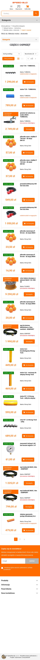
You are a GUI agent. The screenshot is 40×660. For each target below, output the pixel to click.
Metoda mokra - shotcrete (11, 30)
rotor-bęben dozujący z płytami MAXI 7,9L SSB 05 (28, 280)
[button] (27, 7)
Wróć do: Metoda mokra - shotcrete (14, 34)
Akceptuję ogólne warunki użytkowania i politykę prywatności (18, 568)
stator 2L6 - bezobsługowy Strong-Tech (27, 351)
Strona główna (5, 26)
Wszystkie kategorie (18, 26)
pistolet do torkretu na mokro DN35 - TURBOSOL (27, 115)
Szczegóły (29, 129)
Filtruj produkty (8, 58)
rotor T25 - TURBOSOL (27, 66)
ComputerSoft (26, 657)
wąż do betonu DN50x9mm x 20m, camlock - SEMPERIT (27, 327)
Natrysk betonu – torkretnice (12, 28)
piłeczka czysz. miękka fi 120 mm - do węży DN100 (28, 162)
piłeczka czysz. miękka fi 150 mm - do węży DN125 (28, 138)
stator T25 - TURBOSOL (28, 89)
